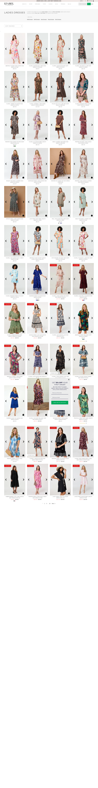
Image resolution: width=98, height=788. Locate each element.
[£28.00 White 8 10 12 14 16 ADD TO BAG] (60, 49)
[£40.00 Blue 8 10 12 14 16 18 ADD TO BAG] (14, 441)
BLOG (69, 4)
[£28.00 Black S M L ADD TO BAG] (37, 241)
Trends (63, 4)
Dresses (37, 4)
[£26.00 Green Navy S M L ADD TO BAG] (83, 318)
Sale (56, 4)
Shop (30, 4)
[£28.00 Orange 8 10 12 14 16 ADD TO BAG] (37, 49)
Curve (50, 4)
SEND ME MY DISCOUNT (59, 402)
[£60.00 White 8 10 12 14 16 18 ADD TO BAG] (14, 279)
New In (24, 4)
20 (49, 503)
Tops (44, 4)
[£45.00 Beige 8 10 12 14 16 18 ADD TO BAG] (83, 164)
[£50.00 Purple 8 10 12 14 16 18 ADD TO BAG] (37, 125)
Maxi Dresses (44, 19)
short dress (43, 13)
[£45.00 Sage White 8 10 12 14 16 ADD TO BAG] (83, 202)
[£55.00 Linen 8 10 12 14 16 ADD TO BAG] (37, 202)
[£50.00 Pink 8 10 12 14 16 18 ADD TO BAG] (14, 49)
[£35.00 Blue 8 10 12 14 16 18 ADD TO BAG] (14, 401)
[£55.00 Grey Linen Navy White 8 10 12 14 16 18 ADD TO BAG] (60, 202)
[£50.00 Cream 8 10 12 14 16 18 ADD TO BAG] (83, 241)
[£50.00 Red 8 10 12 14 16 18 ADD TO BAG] (83, 125)
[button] (6, 48)
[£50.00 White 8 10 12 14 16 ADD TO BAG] (14, 87)
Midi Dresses (30, 19)
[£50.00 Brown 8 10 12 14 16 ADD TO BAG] (60, 87)
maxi (38, 13)
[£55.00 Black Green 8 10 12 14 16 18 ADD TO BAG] (14, 125)
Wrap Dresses (51, 19)
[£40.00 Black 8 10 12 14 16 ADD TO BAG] (37, 87)
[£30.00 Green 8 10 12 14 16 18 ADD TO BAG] (83, 87)
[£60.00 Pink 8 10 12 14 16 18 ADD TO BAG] (37, 164)
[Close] (69, 379)
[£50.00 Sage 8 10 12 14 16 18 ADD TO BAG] (14, 202)
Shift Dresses (37, 19)
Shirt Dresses (58, 19)
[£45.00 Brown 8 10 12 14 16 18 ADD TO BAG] (60, 164)
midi (36, 13)
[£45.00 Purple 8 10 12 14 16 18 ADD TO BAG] (14, 164)
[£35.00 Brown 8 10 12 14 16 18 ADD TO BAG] (60, 125)
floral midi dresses (56, 11)
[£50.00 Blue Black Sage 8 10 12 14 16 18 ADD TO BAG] (37, 279)
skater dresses (44, 11)
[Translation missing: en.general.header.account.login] (93, 0)
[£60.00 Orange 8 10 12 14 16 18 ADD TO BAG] (60, 241)
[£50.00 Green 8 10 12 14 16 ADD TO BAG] (83, 49)
